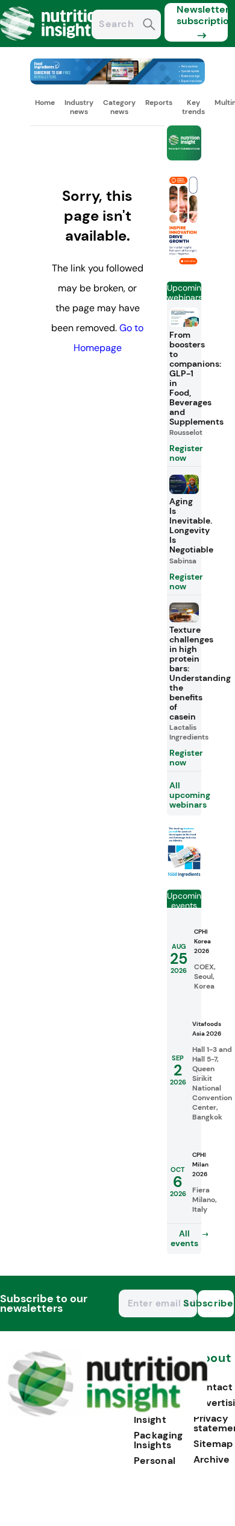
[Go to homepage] (107, 1413)
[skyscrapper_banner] (184, 267)
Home (45, 102)
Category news (119, 106)
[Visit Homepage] (53, 43)
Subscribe (216, 1303)
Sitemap (213, 1443)
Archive (211, 1459)
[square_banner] (184, 143)
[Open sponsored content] (117, 81)
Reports (158, 102)
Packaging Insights (158, 1440)
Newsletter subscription (202, 15)
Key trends (193, 106)
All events (184, 1238)
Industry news (78, 106)
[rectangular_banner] (184, 875)
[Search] (149, 25)
